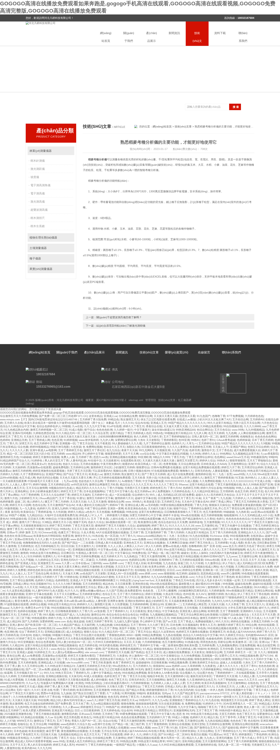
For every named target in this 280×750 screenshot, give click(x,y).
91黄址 (81, 498)
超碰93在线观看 (262, 583)
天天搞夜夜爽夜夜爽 (181, 600)
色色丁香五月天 (118, 679)
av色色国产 (87, 573)
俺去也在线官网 (266, 645)
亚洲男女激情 (115, 600)
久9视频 (265, 443)
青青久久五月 (208, 624)
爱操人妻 (103, 587)
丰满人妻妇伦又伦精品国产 (92, 505)
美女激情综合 (267, 556)
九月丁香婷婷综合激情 (156, 443)
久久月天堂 (31, 587)
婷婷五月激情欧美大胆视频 (98, 566)
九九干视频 (27, 559)
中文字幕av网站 (9, 525)
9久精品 (147, 648)
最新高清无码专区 (201, 676)
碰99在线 (91, 669)
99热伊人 (222, 460)
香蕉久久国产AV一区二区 (86, 720)
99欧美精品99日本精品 (184, 618)
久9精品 (46, 522)
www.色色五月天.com (83, 539)
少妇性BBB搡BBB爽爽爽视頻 (115, 436)
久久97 (35, 689)
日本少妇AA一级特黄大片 (222, 696)
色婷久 (220, 518)
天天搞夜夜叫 (111, 460)
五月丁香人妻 (12, 665)
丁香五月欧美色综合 (82, 686)
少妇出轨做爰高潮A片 (116, 683)
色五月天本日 (154, 652)
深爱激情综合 (265, 713)
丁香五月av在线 (166, 628)
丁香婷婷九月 (81, 672)
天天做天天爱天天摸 (175, 426)
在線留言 (204, 352)
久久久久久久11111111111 (237, 481)
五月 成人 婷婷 (9, 522)
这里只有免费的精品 (151, 511)
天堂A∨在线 (84, 737)
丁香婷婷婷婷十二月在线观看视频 (235, 672)
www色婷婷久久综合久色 (75, 724)
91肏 (198, 498)
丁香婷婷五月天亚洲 (225, 676)
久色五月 (12, 549)
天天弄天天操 (78, 501)
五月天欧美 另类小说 (144, 477)
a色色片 (90, 511)
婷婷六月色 (55, 618)
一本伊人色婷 (215, 689)
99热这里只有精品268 (106, 717)
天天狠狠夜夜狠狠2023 (34, 525)
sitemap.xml (136, 400)
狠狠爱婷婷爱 (113, 453)
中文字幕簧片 (142, 429)
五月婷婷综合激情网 (218, 724)
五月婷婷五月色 (170, 501)
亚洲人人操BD (198, 552)
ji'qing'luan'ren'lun (143, 580)
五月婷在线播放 (89, 463)
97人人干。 (98, 515)
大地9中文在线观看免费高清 (61, 515)
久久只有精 (196, 563)
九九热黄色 (208, 665)
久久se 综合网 (53, 717)
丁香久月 (12, 443)
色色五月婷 (241, 491)
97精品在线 (76, 508)
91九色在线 (212, 700)
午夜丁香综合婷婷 (95, 508)
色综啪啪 (139, 570)
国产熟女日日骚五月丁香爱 (89, 693)
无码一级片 (23, 689)
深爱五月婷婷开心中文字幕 (146, 515)
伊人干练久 (229, 563)
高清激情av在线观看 (39, 467)
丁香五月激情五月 (143, 607)
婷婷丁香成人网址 (221, 501)
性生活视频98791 (40, 583)
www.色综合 (58, 648)
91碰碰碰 (25, 457)
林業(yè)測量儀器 (41, 150)
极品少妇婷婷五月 (156, 600)
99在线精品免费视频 (134, 672)
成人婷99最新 (99, 679)
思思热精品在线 (210, 573)
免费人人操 (67, 457)
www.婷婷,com (147, 573)
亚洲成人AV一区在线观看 (122, 573)
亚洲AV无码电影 (21, 433)
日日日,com (174, 570)
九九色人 (209, 737)
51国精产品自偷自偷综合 (234, 614)
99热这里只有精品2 (118, 539)
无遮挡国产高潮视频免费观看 (187, 638)
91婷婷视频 (70, 439)
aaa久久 (92, 700)
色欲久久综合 (71, 463)
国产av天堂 (169, 621)
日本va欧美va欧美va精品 (79, 600)
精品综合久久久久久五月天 (136, 484)
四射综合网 (224, 641)
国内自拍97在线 (170, 528)
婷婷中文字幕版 (247, 638)
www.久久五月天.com (250, 679)
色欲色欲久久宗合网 (91, 481)
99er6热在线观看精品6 (163, 583)
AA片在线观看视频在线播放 (112, 532)
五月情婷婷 (226, 491)
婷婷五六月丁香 (230, 467)
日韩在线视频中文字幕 (238, 689)
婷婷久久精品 (76, 511)
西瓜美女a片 (38, 463)
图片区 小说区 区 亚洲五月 (189, 696)
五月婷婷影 (221, 542)
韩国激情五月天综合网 (234, 700)
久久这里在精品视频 (18, 590)
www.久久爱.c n (64, 563)
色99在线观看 (266, 624)
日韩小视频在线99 (139, 470)
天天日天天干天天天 (127, 576)
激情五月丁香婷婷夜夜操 (219, 477)
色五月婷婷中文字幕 (46, 443)
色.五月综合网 (38, 724)
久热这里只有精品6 (196, 532)
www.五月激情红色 (206, 525)
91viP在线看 (114, 426)
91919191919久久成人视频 (181, 481)
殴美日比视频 (199, 734)
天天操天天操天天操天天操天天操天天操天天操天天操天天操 (60, 436)
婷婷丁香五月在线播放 (225, 528)
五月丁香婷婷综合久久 (228, 731)
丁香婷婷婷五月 (106, 655)
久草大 (102, 539)
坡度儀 (34, 177)
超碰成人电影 (59, 669)
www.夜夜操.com (184, 576)
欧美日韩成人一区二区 (148, 463)
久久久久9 (147, 707)
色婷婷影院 (62, 580)
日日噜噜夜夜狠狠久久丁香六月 (74, 611)
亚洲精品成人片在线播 (51, 662)
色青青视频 (170, 463)
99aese (183, 484)
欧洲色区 (213, 648)
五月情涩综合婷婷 (252, 467)
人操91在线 (117, 518)
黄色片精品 (154, 611)
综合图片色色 (205, 672)
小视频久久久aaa (146, 744)
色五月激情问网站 (172, 641)
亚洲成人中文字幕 (80, 580)
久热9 (141, 439)
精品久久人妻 (194, 737)
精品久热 (212, 717)
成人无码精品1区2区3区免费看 (176, 494)
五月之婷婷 (193, 683)
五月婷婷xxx (199, 597)
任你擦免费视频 (186, 628)
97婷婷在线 (71, 576)
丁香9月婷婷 (67, 689)
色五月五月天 (92, 734)
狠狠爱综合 (143, 467)
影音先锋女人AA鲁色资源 (163, 672)
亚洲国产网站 (238, 446)
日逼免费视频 (247, 645)
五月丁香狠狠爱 (229, 611)
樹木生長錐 (37, 226)
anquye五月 (108, 597)
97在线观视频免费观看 (164, 470)
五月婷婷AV (257, 419)
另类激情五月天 (260, 744)
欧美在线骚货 (37, 731)
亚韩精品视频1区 (55, 631)
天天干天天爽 (130, 453)
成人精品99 (14, 621)
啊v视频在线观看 (87, 628)
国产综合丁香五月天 (75, 474)
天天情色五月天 (225, 686)
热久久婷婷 (140, 436)
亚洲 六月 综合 (229, 559)
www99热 (239, 474)
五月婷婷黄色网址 (90, 594)
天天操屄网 (88, 624)
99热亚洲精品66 (185, 429)
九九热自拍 (83, 614)
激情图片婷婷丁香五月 (230, 624)
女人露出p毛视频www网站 (67, 652)
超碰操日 (193, 573)
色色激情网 (192, 669)
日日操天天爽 (36, 518)
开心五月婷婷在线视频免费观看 (111, 477)
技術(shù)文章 (197, 38)
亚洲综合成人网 (134, 505)
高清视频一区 (210, 655)
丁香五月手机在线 (10, 542)
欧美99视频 (154, 563)
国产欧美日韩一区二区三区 (41, 624)
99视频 (46, 635)
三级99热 (96, 563)
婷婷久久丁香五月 (133, 426)
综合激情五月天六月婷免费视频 (18, 416)
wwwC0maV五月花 (237, 457)
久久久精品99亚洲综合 (204, 491)
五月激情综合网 (247, 556)
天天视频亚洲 (162, 450)
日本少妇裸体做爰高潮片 (44, 491)
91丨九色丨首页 (222, 474)
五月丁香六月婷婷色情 (223, 532)
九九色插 (225, 498)
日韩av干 (12, 532)
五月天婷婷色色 (110, 710)
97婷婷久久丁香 (62, 597)
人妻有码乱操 (78, 460)
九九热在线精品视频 (217, 720)
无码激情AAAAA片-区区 (259, 635)
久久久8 (251, 474)
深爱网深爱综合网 (125, 439)
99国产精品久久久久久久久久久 (187, 422)
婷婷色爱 (58, 570)
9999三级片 (173, 741)
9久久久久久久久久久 (234, 522)
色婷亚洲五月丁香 (115, 676)
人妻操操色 (125, 549)
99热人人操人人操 (247, 487)
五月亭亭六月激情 (267, 672)
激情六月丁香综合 (29, 522)
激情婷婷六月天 (124, 498)
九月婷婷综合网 (53, 600)
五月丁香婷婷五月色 (70, 450)
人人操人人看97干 (20, 484)
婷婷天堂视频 (153, 594)
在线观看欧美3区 (131, 460)
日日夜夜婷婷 (91, 710)
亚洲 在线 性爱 (50, 689)
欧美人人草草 (154, 549)
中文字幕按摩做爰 (153, 481)
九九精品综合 (35, 515)
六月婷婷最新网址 (211, 669)
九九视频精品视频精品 (163, 614)
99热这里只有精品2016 (61, 604)
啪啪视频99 (231, 515)
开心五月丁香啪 (108, 628)
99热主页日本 (63, 672)
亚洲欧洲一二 (173, 604)
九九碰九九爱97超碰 (126, 621)
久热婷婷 (145, 696)
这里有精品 (95, 416)
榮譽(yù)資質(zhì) (176, 352)
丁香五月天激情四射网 (152, 556)
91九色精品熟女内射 (16, 429)
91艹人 (38, 672)
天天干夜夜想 (102, 443)
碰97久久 (264, 607)
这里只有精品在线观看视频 (41, 645)
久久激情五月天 (265, 549)
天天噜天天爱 (115, 686)
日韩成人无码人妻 (175, 686)
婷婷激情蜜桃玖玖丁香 (159, 689)
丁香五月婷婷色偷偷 (100, 744)
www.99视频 (268, 731)
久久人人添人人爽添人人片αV (126, 546)
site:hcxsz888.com (77, 662)
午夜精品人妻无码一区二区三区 (94, 552)
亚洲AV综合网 (75, 648)
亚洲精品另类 (19, 439)
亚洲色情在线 (140, 583)
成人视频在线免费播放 (176, 652)
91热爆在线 (192, 641)
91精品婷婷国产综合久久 (15, 460)
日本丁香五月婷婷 (262, 439)
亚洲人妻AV (16, 624)
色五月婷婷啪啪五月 (47, 546)
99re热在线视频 (190, 515)
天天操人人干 (221, 446)
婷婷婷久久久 (85, 604)
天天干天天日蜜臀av (66, 594)
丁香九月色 (200, 505)
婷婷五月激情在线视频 (46, 457)
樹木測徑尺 (37, 218)
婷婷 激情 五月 (28, 532)
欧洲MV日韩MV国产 (212, 556)
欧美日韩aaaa (23, 535)
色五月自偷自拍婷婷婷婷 (39, 703)
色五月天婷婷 (216, 433)
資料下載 (220, 33)
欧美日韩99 (243, 576)
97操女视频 (65, 518)
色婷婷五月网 (191, 487)
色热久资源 (261, 570)
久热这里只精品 (172, 594)
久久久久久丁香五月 (165, 484)
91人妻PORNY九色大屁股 (47, 590)
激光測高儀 (37, 201)
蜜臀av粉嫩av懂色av (92, 590)
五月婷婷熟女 (26, 546)
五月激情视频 (212, 522)
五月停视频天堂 (23, 672)
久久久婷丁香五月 (158, 624)
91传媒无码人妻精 (148, 528)
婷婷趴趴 (79, 597)
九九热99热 (22, 707)
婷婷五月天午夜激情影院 (259, 552)
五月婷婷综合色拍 (209, 443)
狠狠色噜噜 (127, 703)
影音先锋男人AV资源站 (28, 600)
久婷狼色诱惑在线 (43, 433)
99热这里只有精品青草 (151, 741)
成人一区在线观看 (119, 494)
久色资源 (75, 446)
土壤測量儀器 (38, 248)
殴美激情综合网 (147, 522)
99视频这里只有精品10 (178, 433)
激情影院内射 (69, 713)
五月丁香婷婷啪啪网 (233, 549)
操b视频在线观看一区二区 (121, 522)
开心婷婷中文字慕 (150, 621)
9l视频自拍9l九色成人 (61, 487)
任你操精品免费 (128, 416)
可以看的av (215, 734)
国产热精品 (137, 652)
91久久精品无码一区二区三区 (73, 433)
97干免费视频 (235, 416)
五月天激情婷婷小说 (177, 676)
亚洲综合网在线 (263, 590)
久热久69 (100, 727)
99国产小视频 (17, 515)
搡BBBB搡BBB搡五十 (105, 580)
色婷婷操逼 (243, 439)
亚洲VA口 (247, 570)
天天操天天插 (216, 604)
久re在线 (77, 426)
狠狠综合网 (145, 416)
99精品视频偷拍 (67, 645)
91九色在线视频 (198, 535)
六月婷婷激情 (217, 590)
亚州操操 (151, 559)
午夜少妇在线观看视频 (247, 539)
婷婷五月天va (129, 700)
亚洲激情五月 (270, 539)
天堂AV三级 (186, 727)
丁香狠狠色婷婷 (115, 635)
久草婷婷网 (194, 665)
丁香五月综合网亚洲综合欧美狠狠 (198, 614)
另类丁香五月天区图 (79, 470)
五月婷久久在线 (13, 422)
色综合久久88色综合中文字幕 (17, 426)
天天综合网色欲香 (188, 463)
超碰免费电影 (61, 467)
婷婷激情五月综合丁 (92, 707)
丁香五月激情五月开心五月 (153, 618)
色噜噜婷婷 (195, 546)
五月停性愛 (226, 648)
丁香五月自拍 (85, 443)
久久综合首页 (100, 433)
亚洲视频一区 (67, 443)
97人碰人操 (235, 618)
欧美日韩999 (84, 689)
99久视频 (48, 614)
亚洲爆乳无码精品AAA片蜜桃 (96, 576)
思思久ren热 (100, 457)
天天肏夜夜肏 (163, 580)
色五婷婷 (181, 573)
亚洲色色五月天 (132, 542)
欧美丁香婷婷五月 (123, 662)
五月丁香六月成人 (244, 737)
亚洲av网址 (183, 597)
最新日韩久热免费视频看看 (152, 638)
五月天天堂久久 (255, 604)
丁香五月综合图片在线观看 (89, 635)
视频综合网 (119, 470)
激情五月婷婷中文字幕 (99, 498)
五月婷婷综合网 (79, 467)
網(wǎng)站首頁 (105, 36)
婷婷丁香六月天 (266, 631)
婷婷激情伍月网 (130, 707)
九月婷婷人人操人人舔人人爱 (167, 683)
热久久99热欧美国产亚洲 (258, 484)
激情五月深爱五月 (187, 460)
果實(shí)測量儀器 (41, 268)
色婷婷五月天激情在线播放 (192, 631)
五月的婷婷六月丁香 (158, 717)
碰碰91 (69, 570)
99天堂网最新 (26, 641)
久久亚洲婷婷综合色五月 (201, 679)
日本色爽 (175, 624)
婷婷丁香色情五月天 (27, 734)
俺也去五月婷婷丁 (10, 710)
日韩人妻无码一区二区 (205, 436)
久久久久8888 (252, 426)
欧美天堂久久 (81, 518)
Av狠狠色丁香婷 (131, 481)
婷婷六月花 (150, 734)
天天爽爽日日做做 (177, 542)
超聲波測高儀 (39, 209)
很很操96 (158, 665)
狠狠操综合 (24, 597)
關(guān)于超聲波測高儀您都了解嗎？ (119, 317)
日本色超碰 (20, 731)
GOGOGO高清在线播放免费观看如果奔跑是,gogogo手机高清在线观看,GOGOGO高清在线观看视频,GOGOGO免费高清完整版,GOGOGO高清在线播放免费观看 (95, 412)
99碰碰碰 (228, 511)
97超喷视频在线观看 (16, 604)
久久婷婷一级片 (123, 429)
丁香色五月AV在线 (184, 580)
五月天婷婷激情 (27, 662)
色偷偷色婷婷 (214, 638)
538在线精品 (121, 624)
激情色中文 (208, 450)
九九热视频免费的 (227, 645)
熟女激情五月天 (129, 419)
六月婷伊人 (239, 498)
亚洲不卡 (253, 463)
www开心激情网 (230, 573)
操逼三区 (183, 563)
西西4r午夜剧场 (50, 693)
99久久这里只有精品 (219, 422)
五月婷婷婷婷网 (139, 604)
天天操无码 (75, 676)
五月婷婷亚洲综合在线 (122, 618)
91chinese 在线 (219, 535)
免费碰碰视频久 (204, 621)
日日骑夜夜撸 (159, 662)
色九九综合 (113, 450)
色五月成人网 (27, 477)
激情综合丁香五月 (44, 720)
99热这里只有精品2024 (261, 470)
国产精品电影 (267, 487)
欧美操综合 (27, 511)
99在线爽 (43, 700)
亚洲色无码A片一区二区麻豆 (77, 559)
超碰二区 (20, 501)
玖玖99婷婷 (34, 556)
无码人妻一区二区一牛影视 (234, 744)
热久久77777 (250, 710)
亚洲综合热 (230, 638)
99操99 (201, 648)
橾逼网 (8, 672)
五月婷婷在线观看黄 (191, 559)
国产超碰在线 (230, 727)
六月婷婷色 (91, 659)
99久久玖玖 (222, 621)
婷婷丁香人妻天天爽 (56, 686)
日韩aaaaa (193, 549)
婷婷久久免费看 (16, 570)
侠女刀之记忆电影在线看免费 (158, 419)
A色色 (117, 672)
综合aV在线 (110, 720)
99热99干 (144, 700)
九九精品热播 (104, 624)
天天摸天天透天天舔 (166, 416)
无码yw (166, 693)
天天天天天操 (79, 528)
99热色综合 (118, 689)
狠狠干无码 (79, 522)
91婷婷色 (37, 460)
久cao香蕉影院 (269, 453)
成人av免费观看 (31, 655)
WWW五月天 (24, 720)
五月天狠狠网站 (155, 679)
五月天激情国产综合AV (60, 505)
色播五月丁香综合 (68, 532)
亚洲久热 (150, 597)
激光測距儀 (37, 168)
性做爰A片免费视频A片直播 (57, 683)
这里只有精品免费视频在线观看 (201, 467)
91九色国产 (203, 416)
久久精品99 (16, 645)
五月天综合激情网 (36, 487)
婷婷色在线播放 (240, 621)
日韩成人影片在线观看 (108, 542)
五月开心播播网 (167, 590)
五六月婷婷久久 (142, 665)
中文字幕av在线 (107, 549)
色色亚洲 (56, 439)
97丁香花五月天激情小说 (263, 522)
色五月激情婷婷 (212, 511)
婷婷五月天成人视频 (31, 686)
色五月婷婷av (142, 491)
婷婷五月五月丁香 (71, 491)
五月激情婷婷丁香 (155, 532)
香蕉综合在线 (154, 426)
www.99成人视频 (140, 727)
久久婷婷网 (254, 498)
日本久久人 (19, 556)
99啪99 (273, 457)
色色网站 (219, 457)
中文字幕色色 (170, 611)
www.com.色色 (63, 621)
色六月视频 (227, 566)
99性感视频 (160, 539)
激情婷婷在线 (203, 474)
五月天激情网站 (236, 683)
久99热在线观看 (155, 659)
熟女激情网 (16, 703)
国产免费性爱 (63, 703)
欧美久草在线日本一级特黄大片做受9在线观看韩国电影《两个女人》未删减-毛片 (72, 422)
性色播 (180, 669)
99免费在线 (139, 552)
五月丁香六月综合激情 (129, 597)
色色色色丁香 (238, 720)
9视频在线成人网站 (207, 566)
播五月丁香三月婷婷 (57, 501)
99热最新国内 (259, 457)
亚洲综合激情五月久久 (201, 686)
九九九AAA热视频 (161, 576)
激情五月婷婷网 (229, 436)
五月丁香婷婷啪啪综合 (176, 436)
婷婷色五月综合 (178, 539)
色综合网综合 (205, 429)
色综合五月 (109, 594)
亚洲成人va (110, 416)
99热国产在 (113, 707)
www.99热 (238, 429)
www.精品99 (73, 453)
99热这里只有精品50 (235, 669)
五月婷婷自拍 (238, 470)
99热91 (195, 439)
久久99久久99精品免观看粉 (205, 426)
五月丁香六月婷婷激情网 (242, 741)
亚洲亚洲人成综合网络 (193, 611)
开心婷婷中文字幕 (92, 453)
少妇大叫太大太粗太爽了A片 (214, 419)
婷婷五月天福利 (80, 494)
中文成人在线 (262, 481)
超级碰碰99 (143, 662)
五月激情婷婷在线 (205, 744)
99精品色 (113, 419)
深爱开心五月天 (228, 655)
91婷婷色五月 (42, 652)
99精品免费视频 (151, 635)
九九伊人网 (200, 433)
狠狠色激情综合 (203, 659)
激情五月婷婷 (112, 474)
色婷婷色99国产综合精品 (196, 528)
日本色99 (25, 635)
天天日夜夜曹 (123, 583)
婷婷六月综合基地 (211, 487)
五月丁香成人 (186, 621)
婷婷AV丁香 (116, 505)
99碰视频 (53, 724)
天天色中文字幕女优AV (195, 501)
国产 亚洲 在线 (212, 546)
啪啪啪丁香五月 (207, 707)
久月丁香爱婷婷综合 (32, 474)
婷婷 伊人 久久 (133, 734)
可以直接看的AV (102, 470)
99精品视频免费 (248, 655)
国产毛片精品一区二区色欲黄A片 (73, 727)
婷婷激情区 (245, 734)
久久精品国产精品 (69, 624)
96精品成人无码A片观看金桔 (56, 587)
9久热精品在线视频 (32, 717)
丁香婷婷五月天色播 (117, 652)
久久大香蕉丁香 (235, 604)
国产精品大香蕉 (135, 689)
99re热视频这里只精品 (239, 590)
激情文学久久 (83, 535)
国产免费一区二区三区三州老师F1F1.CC (63, 416)
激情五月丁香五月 (183, 498)
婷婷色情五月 (158, 487)
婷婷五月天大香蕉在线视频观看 (75, 638)
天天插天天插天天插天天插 (158, 460)
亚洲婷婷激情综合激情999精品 (90, 607)
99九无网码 (146, 450)
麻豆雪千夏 (52, 731)
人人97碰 (9, 720)
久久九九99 (44, 748)
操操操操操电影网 (146, 703)
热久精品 (230, 594)
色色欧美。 (149, 590)
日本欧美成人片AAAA (213, 463)
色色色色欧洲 (104, 429)
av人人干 (254, 669)
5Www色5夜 (212, 559)
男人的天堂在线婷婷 (39, 744)
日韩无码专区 (137, 679)
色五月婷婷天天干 (111, 556)
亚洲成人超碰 (25, 652)
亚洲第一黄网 (115, 508)
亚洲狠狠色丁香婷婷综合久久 (186, 700)
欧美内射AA (29, 748)
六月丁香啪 (92, 597)
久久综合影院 (33, 576)
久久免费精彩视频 (210, 481)
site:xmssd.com (94, 652)
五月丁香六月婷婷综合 (130, 594)
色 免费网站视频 (92, 446)
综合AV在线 (142, 422)
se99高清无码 (79, 484)
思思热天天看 (187, 416)
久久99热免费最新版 (25, 696)
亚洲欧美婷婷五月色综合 (203, 662)
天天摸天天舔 (77, 669)
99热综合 (51, 518)
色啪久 (37, 635)
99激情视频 (11, 508)
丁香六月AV (174, 487)
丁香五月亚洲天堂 (83, 525)
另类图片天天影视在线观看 (73, 679)
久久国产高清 (180, 450)
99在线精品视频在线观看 (222, 628)
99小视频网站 (251, 731)
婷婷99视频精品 (39, 446)
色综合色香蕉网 (44, 641)
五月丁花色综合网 (38, 573)
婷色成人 (84, 515)
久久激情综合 (213, 563)
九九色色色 (169, 563)
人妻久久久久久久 (228, 665)
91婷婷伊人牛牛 (212, 703)
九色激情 (272, 559)
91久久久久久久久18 (181, 525)
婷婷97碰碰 (39, 484)
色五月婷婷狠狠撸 (211, 515)
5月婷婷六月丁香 (52, 576)
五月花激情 (269, 611)
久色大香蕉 (87, 532)
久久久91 (128, 422)
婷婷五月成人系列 (63, 744)
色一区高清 (111, 535)
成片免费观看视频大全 (247, 450)
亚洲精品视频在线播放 (123, 457)
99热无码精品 (93, 683)
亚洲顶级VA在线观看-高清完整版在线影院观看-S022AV (173, 587)
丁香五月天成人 (252, 618)
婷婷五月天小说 (62, 522)
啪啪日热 (267, 498)
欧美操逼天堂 (152, 501)
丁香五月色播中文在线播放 (235, 525)
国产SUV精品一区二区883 (173, 734)
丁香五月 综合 (66, 737)
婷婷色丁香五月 (129, 696)
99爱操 (144, 614)
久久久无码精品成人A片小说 (256, 515)
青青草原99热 (249, 528)
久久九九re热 (160, 700)
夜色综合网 (13, 655)
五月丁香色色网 (269, 683)
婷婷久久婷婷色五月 (101, 528)
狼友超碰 (79, 621)
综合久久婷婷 (8, 676)
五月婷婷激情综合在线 (31, 676)
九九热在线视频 (172, 635)
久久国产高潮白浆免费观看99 (123, 590)
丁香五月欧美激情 (100, 662)
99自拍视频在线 (232, 426)
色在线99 (253, 720)
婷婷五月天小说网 (20, 505)
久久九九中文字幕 (94, 426)
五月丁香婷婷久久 (117, 611)
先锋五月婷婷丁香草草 (99, 621)
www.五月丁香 (160, 727)
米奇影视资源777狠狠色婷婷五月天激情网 (233, 597)
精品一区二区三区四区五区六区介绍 (28, 453)
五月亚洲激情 (101, 689)
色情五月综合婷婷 (258, 446)
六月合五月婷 (203, 576)
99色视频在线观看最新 (254, 573)
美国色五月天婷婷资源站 (181, 731)
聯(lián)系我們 (242, 36)
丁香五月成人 (261, 689)
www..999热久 (133, 501)
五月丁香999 (138, 624)
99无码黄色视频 (108, 645)
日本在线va (82, 563)
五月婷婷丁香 (84, 457)
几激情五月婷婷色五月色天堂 (93, 665)
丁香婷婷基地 (43, 511)
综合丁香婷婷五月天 (31, 631)
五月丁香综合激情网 (22, 580)
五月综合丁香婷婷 (165, 707)
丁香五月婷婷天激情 (230, 707)
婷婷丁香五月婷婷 (60, 525)
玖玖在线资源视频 (169, 703)
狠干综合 (89, 429)
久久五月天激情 (97, 501)
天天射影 (100, 573)
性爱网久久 (49, 556)
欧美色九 (86, 717)
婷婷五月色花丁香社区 (251, 546)
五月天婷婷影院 (91, 583)
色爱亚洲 (67, 535)
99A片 (11, 638)
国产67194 (266, 655)
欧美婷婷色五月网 (200, 446)
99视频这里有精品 (18, 737)
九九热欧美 (242, 511)
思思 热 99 (182, 713)
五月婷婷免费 (207, 645)
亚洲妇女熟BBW (134, 600)
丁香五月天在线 (136, 676)
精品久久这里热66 (163, 631)
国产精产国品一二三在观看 (78, 542)
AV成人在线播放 (93, 676)
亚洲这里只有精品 (62, 710)
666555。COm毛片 (11, 576)
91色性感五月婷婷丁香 (264, 518)
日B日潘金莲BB (266, 542)
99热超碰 (152, 720)
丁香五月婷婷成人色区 (138, 433)
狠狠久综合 (90, 631)
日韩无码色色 (203, 470)
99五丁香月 (230, 734)
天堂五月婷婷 (227, 713)
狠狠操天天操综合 (219, 505)
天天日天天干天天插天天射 (131, 566)
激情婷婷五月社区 (101, 467)
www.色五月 (229, 546)
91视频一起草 (231, 580)
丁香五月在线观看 (112, 734)
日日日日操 (67, 546)
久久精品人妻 (247, 676)
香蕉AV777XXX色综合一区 (55, 549)
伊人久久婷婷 (153, 546)
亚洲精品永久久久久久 (251, 532)
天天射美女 (198, 652)
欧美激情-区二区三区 (245, 641)
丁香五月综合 (143, 631)
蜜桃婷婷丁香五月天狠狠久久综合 (115, 525)
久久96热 (195, 453)
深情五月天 (25, 443)
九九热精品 (130, 556)
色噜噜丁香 (218, 416)
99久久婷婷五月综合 (231, 635)
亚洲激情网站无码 (184, 710)
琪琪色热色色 (208, 641)
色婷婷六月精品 (44, 580)
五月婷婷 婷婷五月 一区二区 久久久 (245, 652)
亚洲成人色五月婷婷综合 (81, 741)
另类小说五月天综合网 (246, 422)
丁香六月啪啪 (115, 487)
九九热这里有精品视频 (179, 659)
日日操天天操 (48, 734)
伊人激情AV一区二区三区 (144, 655)
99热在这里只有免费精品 (44, 552)
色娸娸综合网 (137, 559)
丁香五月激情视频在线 (228, 484)
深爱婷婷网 (46, 621)
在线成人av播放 (186, 419)
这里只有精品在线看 (201, 484)
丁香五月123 (7, 652)
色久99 (269, 491)
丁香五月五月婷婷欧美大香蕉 (250, 501)
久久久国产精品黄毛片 (185, 693)
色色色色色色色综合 (238, 518)
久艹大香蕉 (113, 693)
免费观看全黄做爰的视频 (246, 505)
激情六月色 (11, 498)
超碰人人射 (267, 597)
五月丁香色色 (224, 450)
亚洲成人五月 (158, 422)
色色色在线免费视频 (133, 717)
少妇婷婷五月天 (28, 498)
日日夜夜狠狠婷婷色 (153, 446)
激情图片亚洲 (102, 604)
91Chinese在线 (47, 532)
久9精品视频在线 (38, 659)
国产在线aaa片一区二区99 (36, 566)
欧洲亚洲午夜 (38, 707)
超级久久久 (202, 494)
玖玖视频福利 (190, 624)
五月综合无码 (109, 731)
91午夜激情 (64, 556)
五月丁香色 (63, 720)
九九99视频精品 (254, 429)
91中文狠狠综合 (169, 655)
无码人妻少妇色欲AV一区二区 (73, 641)
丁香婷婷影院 (169, 439)
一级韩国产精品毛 (124, 744)
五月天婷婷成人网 (185, 648)
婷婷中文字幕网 (249, 727)
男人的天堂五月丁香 (57, 460)
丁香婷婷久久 (112, 481)
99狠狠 (66, 426)
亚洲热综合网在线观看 (245, 724)
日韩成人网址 (21, 583)
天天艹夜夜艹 (211, 498)
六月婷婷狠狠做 (151, 641)
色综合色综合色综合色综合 (122, 614)
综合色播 (23, 446)
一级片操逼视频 (42, 597)
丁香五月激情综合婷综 (199, 457)
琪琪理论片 (165, 710)
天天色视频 (103, 511)
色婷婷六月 (43, 508)
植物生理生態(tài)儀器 (43, 237)
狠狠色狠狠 (213, 539)
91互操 (239, 477)
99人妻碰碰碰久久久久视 (127, 443)
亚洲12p (264, 641)
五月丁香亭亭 (228, 717)
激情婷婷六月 (215, 587)
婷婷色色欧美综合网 (39, 570)
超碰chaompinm (117, 559)
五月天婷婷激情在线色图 (256, 580)
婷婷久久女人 (210, 453)
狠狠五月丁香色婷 (223, 576)
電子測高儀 (37, 193)
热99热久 (250, 477)
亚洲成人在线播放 (118, 727)
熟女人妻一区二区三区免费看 (261, 707)
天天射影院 (152, 439)
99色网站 (225, 453)
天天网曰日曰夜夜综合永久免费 (253, 566)
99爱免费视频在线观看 (133, 713)
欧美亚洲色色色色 (135, 508)
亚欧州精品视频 (191, 741)
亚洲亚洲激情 (268, 720)
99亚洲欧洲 (144, 457)
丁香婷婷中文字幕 (147, 645)
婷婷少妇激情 (222, 659)
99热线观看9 (39, 618)
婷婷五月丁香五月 (107, 741)
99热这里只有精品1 (145, 710)
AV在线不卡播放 (34, 528)
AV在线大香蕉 (156, 731)
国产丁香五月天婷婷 (154, 474)
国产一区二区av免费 (38, 669)
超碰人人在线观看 (230, 662)
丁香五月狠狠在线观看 (46, 713)
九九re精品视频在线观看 (104, 703)
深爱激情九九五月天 (37, 648)
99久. (153, 494)
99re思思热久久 (121, 665)
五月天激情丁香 (146, 628)
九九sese (231, 556)
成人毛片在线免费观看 (180, 474)
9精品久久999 (161, 457)
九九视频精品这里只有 (245, 453)
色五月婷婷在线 (88, 645)
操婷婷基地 (195, 522)
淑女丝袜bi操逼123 (163, 429)
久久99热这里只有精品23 (60, 665)
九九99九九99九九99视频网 (228, 600)
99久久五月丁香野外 (267, 648)
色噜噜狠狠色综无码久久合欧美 (41, 542)
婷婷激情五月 (104, 638)
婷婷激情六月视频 (117, 515)
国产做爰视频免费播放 (93, 696)
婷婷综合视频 (38, 604)
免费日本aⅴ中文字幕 (37, 607)
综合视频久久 (188, 672)
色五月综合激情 (171, 518)
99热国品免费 (128, 741)
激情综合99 (98, 614)
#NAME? (81, 744)
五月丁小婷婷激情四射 (169, 607)
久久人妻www (70, 707)
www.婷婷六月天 (66, 628)
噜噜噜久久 (186, 470)
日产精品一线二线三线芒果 (163, 552)
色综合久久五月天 (114, 446)
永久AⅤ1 (201, 594)
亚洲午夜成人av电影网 (43, 450)
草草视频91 (265, 638)
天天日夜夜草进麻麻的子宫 (117, 570)
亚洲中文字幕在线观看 (39, 594)
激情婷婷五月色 (9, 457)
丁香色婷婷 (260, 734)
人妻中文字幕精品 (101, 672)
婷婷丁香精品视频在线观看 (143, 737)
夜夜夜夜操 (153, 693)
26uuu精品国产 (48, 498)
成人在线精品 (74, 631)
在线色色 (253, 683)
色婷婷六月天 (198, 717)
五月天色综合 (222, 429)
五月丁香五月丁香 (207, 710)
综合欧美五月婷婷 (124, 638)
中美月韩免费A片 (110, 463)
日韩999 (100, 686)
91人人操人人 (18, 573)
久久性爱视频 (120, 604)
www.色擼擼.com (142, 539)
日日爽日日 (67, 552)
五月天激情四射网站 (214, 741)
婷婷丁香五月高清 (109, 700)
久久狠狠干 (245, 628)
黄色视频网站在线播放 (74, 731)
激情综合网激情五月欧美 (103, 484)
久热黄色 (122, 655)
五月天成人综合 (247, 696)
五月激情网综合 (237, 463)
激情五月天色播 (175, 679)
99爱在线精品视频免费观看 (176, 505)
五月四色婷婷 (202, 600)
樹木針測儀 (37, 160)
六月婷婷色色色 (254, 416)
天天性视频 (190, 607)
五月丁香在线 (67, 498)
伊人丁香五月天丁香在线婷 (253, 594)
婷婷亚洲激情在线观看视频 (49, 470)
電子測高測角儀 (40, 185)
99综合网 (251, 624)
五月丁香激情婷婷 (156, 724)
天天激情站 (119, 737)
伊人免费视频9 (161, 491)
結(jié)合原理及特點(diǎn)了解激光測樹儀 (120, 325)
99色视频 (228, 583)
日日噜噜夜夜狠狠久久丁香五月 (183, 511)
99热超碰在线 (18, 518)
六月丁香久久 (128, 535)
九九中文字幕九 (187, 707)
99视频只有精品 (61, 635)
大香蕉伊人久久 (28, 549)
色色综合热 (54, 463)
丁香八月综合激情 (72, 659)
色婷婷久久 (178, 443)
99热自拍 (131, 511)
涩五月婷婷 (57, 453)
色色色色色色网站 (265, 436)
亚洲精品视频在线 (56, 676)
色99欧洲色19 (46, 628)
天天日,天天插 (132, 641)
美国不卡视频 (127, 628)
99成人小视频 (180, 717)
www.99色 (59, 741)
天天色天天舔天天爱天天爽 (76, 477)
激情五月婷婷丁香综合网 (159, 669)
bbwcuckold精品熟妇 (149, 535)
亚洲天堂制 (198, 724)
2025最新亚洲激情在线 (18, 713)
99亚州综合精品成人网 (94, 618)
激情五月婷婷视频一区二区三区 (48, 429)
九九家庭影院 (186, 566)
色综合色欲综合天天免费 (172, 522)
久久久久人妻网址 (177, 446)
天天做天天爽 (70, 573)
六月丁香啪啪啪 (227, 679)
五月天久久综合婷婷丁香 (55, 494)
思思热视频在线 (46, 679)
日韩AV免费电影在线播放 (166, 467)
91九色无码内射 (184, 689)
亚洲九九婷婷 (60, 508)
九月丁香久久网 (166, 597)
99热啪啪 (228, 487)
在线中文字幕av (46, 638)
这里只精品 (116, 433)
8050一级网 (133, 635)
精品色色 (108, 583)
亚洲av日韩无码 (23, 539)
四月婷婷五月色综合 (222, 494)
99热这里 (125, 580)
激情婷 (24, 552)
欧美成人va (95, 474)
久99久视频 (116, 587)
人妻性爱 (100, 600)
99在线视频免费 (239, 535)
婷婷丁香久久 (159, 525)
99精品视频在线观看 (87, 570)
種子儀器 (35, 258)
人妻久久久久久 (210, 549)
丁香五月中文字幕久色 (119, 491)
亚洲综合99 (156, 604)
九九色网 (231, 433)
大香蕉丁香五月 (246, 717)
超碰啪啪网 (143, 525)
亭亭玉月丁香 (265, 737)
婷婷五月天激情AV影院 (81, 655)
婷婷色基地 (6, 563)
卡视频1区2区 (70, 696)
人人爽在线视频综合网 (251, 433)
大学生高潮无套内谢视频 (242, 607)
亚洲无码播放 (224, 737)
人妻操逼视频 (220, 470)
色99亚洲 (184, 439)
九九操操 (66, 693)
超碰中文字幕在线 (145, 498)
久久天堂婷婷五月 (125, 528)
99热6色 (158, 433)
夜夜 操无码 (12, 511)
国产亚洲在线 (110, 648)
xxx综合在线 (147, 453)
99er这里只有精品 (174, 549)
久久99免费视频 (190, 655)
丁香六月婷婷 (176, 532)
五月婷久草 (155, 436)
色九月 (251, 549)
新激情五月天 (8, 614)
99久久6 (49, 672)
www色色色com (27, 628)
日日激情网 (164, 498)
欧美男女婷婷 (157, 566)
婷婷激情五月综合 (85, 587)
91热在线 (163, 477)
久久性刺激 (59, 511)
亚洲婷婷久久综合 (251, 611)
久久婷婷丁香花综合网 (43, 737)
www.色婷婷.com (113, 563)
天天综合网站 (205, 731)
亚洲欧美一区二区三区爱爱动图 (221, 570)
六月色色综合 (269, 422)
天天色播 (30, 679)
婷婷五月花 (256, 491)
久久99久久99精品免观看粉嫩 (143, 518)
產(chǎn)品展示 (151, 36)
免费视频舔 (118, 511)
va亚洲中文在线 (101, 724)
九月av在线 (70, 481)
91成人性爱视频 (13, 679)
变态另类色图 (71, 717)
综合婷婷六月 (140, 494)
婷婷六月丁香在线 (49, 696)
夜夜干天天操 (129, 450)
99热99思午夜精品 (230, 710)
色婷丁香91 (208, 439)
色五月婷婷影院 (156, 570)
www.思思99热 (8, 686)
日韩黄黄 (101, 546)
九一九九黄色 (27, 508)
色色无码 (113, 696)
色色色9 (9, 535)
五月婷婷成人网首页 (194, 604)
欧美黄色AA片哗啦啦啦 (47, 535)
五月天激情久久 (84, 546)
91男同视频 (128, 693)
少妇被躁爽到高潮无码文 (192, 590)
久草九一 (191, 443)
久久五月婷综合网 (32, 665)
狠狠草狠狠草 (238, 460)
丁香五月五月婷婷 (152, 686)
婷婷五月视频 (8, 724)
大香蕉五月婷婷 (260, 621)
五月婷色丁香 (110, 713)
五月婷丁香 (136, 532)
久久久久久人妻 (19, 450)
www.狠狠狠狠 (166, 573)
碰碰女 (185, 552)
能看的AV (128, 463)
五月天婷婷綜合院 (58, 484)
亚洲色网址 (21, 491)
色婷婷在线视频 (27, 611)
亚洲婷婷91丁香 (168, 559)
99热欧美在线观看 (120, 607)
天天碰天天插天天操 (160, 508)
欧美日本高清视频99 (214, 683)
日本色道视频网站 (94, 491)
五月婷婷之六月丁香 (30, 614)
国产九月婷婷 (30, 621)
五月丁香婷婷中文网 (171, 720)
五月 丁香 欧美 (99, 518)
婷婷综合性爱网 (191, 570)
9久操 (173, 727)
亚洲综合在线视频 (179, 724)
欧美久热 (250, 542)
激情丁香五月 (15, 528)
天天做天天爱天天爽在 (66, 566)
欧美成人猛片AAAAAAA (241, 631)
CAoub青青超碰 (226, 439)
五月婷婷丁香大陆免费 (93, 419)
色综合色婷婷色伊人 (49, 426)
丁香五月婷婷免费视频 (86, 556)
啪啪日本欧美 (155, 676)
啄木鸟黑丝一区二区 (173, 737)
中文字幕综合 (123, 552)
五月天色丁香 (81, 703)
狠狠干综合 (180, 508)
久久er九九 (32, 683)
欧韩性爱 (213, 611)
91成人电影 (76, 429)
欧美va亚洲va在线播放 (238, 587)
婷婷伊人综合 (207, 460)
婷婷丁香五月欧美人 (201, 542)
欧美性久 (55, 573)
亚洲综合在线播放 (154, 542)
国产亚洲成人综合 (25, 563)
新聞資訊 (174, 33)
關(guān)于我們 (128, 36)
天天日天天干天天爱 (263, 614)
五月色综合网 (240, 419)
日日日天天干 (197, 539)
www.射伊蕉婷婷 (88, 439)
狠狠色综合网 (116, 501)
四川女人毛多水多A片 (209, 580)
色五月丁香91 (249, 665)
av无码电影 (152, 505)
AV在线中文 (95, 460)
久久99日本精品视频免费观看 (176, 744)
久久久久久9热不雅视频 (67, 583)
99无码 (139, 669)
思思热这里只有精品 (112, 659)
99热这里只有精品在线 (204, 713)
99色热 (201, 628)
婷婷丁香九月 (46, 611)
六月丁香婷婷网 (29, 494)
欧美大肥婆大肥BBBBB (36, 710)
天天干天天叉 (18, 744)
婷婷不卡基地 (171, 515)
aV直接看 (99, 611)
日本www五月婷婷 (90, 713)
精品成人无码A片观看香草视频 (33, 741)
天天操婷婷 (19, 467)
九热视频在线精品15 (70, 734)
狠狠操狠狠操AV (163, 648)
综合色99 (126, 710)
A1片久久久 (71, 590)
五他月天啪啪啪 (244, 648)
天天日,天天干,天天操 (253, 559)
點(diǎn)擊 (69, 150)
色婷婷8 (5, 439)
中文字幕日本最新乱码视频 (172, 453)
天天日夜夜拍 (138, 611)
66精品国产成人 (65, 614)
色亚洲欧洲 (11, 631)
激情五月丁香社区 (94, 450)
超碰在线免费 (243, 583)
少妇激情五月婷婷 (124, 467)
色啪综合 (23, 724)
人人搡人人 (242, 686)
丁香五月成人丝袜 (135, 563)
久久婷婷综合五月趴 (47, 559)
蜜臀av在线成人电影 (175, 546)
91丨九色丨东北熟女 (175, 535)
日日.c (78, 710)
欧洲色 (80, 683)
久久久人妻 (41, 539)
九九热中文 (17, 607)
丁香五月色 (178, 457)
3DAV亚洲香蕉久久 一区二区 (240, 703)
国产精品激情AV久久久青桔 (198, 518)
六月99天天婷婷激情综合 (107, 641)
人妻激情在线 (12, 748)
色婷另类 (194, 450)
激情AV (145, 576)
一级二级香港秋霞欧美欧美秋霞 (178, 645)
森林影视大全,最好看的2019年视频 (200, 583)
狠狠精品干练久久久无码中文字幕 (252, 659)
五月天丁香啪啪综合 (259, 460)
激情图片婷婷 (216, 594)
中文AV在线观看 (59, 539)
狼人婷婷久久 (35, 501)
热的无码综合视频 (47, 477)
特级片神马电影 (59, 446)
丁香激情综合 (132, 686)
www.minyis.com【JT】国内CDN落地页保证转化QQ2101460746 (39, 419)
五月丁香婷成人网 (39, 439)
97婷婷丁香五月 (25, 638)
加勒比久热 (133, 446)
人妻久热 (171, 566)
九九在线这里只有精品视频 (183, 556)
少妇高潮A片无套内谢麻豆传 (226, 552)
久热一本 (226, 539)
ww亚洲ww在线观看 (262, 511)
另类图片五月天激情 (136, 487)
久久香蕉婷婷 (71, 618)
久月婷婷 (101, 559)
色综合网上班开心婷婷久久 (187, 477)
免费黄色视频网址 (130, 648)
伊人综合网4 (7, 689)
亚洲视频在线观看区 (84, 549)
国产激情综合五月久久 (264, 686)
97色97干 (139, 549)
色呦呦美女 (246, 436)
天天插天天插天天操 (24, 700)
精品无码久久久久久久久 (90, 487)
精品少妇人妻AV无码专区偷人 (68, 700)
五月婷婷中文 (100, 494)
